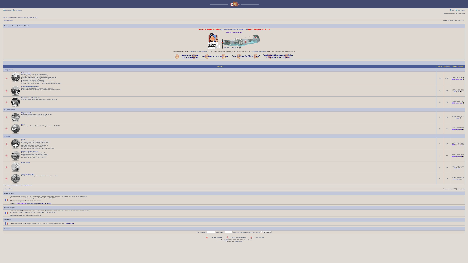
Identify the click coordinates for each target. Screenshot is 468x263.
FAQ (452, 10)
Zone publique (8, 69)
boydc (457, 118)
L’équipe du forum (27, 185)
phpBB (226, 239)
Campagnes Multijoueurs (30, 86)
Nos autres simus (9, 109)
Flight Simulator (26, 113)
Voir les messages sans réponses (13, 17)
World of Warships (27, 174)
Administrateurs (22, 203)
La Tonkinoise (26, 73)
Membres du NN (32, 203)
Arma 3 (23, 139)
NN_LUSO (457, 91)
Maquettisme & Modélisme (30, 98)
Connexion (8, 10)
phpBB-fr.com (238, 241)
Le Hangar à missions (259, 51)
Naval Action (25, 163)
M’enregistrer (18, 10)
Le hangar (7, 136)
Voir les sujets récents (30, 17)
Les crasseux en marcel (29, 151)
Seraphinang (70, 223)
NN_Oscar (456, 179)
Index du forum (8, 20)
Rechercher (461, 10)
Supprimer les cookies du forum (12, 185)
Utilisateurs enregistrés (44, 203)
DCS (22, 124)
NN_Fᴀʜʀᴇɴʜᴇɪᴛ (457, 79)
